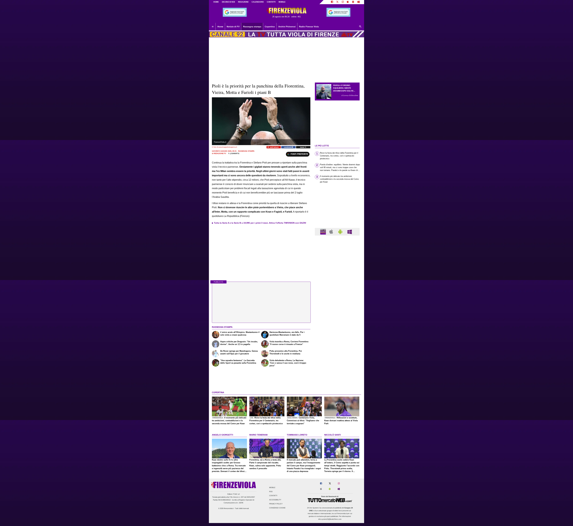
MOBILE (282, 2)
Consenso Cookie (277, 508)
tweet (302, 147)
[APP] (323, 231)
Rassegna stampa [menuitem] (252, 26)
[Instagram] (343, 2)
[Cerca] (360, 26)
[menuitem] (212, 26)
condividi (288, 147)
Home (216, 2)
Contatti (273, 496)
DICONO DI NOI (228, 2)
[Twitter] (337, 2)
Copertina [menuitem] (270, 26)
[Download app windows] (358, 2)
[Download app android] (353, 2)
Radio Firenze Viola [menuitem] (309, 26)
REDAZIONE (243, 2)
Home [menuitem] (220, 26)
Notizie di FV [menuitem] (233, 26)
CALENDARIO (258, 2)
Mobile (272, 487)
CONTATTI (271, 2)
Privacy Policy (275, 504)
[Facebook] (332, 2)
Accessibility (275, 500)
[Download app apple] (348, 2)
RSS (270, 492)
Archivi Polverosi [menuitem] (287, 26)
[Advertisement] (337, 353)
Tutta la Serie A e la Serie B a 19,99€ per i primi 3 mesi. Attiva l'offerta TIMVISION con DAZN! (260, 223)
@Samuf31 (234, 153)
